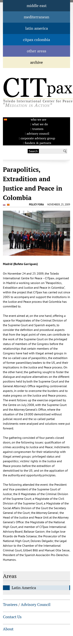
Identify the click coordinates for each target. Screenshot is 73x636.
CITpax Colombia (36, 39)
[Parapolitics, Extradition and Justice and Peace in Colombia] (4, 204)
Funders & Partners (38, 143)
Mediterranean (36, 17)
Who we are (38, 119)
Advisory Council (38, 134)
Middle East (37, 5)
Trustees (37, 129)
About (8, 629)
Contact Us (12, 616)
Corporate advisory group (38, 138)
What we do (40, 124)
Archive (36, 62)
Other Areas (36, 51)
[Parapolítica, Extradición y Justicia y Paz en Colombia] (5, 119)
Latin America (36, 28)
